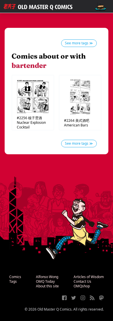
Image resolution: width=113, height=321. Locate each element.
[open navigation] (100, 6)
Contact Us (82, 281)
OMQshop (82, 286)
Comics (15, 276)
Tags (13, 281)
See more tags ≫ (79, 43)
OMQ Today (45, 281)
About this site (47, 286)
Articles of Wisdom (89, 276)
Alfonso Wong (47, 276)
